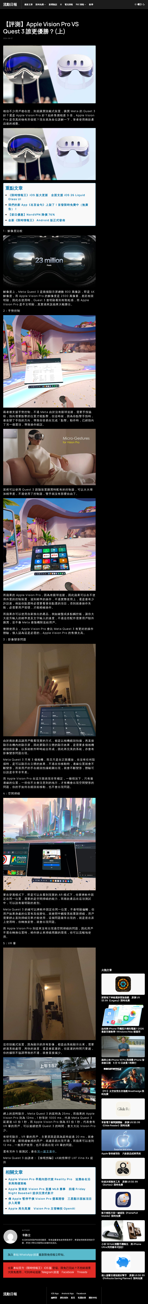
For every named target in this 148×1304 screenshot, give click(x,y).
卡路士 (26, 1235)
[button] (139, 4)
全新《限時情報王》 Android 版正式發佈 (36, 220)
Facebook (68, 1272)
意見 (73, 1297)
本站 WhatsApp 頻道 (26, 1254)
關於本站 (93, 1297)
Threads (82, 1272)
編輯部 (54, 1297)
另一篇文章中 (46, 1151)
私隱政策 (82, 1297)
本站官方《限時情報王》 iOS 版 (32, 1268)
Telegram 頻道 (50, 1272)
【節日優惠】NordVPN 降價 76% (31, 214)
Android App (68, 1293)
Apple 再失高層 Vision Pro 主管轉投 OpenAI (41, 1208)
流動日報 (10, 4)
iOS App (55, 1293)
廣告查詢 (64, 1297)
